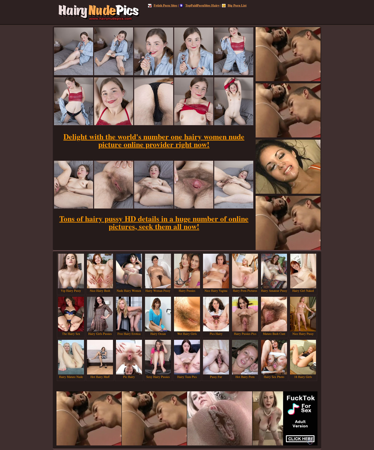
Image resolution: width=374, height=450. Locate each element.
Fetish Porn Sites (165, 5)
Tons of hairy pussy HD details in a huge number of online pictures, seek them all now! (153, 222)
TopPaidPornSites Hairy (202, 5)
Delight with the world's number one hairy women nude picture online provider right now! (153, 140)
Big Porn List (237, 5)
